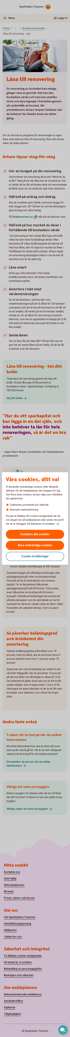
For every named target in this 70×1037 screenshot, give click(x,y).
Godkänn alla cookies (35, 534)
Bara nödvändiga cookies (35, 545)
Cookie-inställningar (35, 556)
